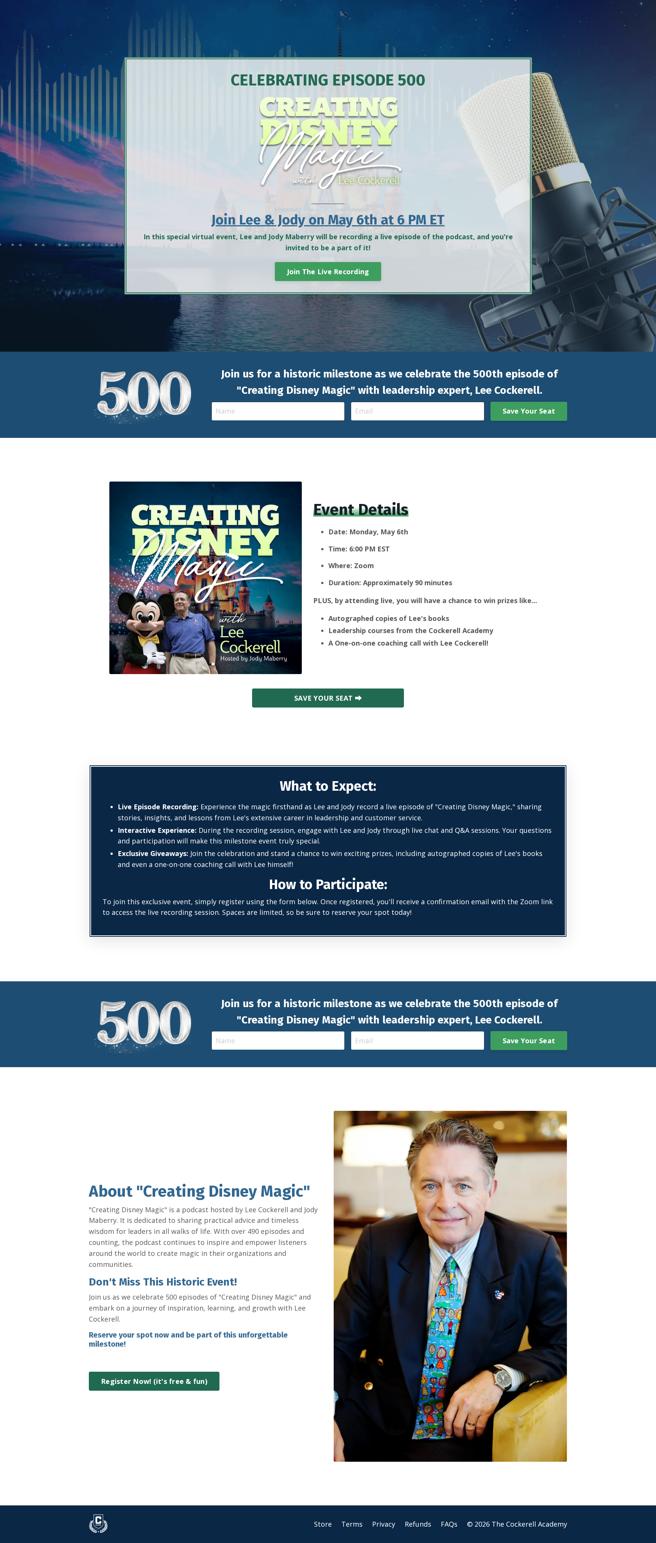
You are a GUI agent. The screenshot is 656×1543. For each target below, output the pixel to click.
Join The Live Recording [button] (328, 271)
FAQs (449, 1524)
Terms (352, 1524)
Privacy (383, 1524)
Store (323, 1524)
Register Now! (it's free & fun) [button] (154, 1381)
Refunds (418, 1524)
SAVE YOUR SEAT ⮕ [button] (328, 698)
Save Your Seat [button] (529, 410)
